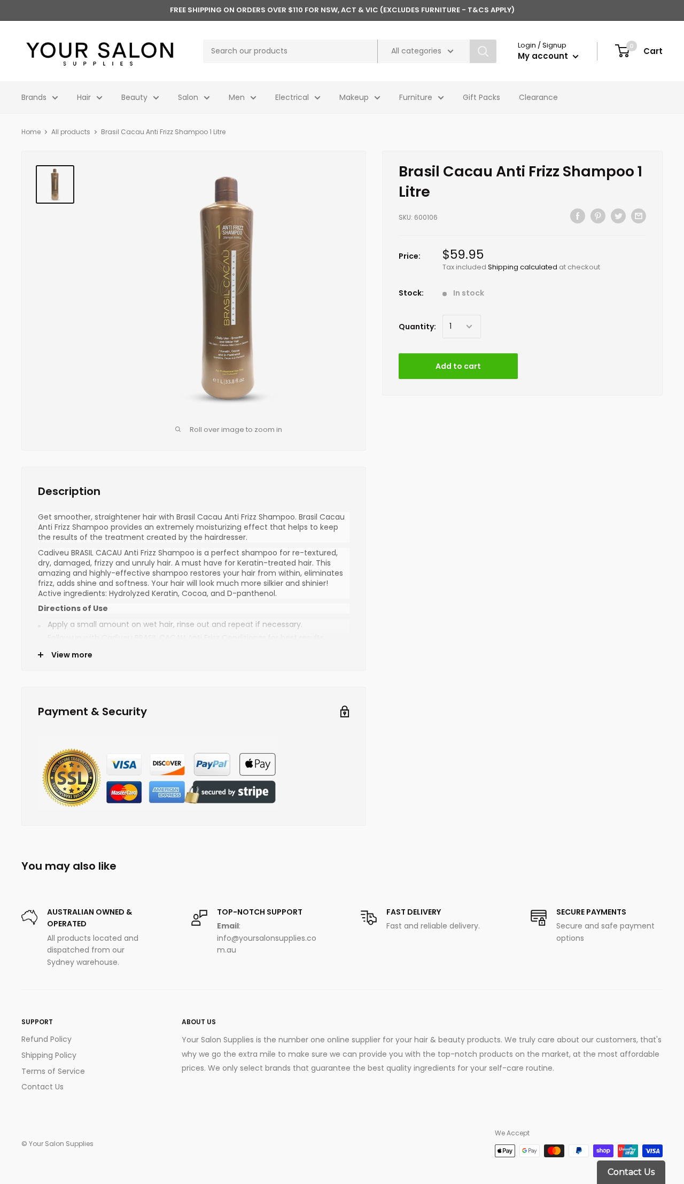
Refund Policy (46, 1039)
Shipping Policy (48, 1055)
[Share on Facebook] (577, 215)
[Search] (483, 51)
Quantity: (417, 326)
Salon (188, 97)
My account (544, 55)
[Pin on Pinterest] (597, 215)
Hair (84, 97)
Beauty (134, 97)
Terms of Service (53, 1071)
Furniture (415, 97)
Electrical (292, 97)
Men (237, 97)
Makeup (354, 97)
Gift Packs (481, 97)
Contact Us (42, 1086)
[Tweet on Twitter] (618, 215)
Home (31, 131)
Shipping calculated (522, 267)
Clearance (538, 97)
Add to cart (458, 366)
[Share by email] (638, 215)
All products (70, 131)
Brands (33, 97)
